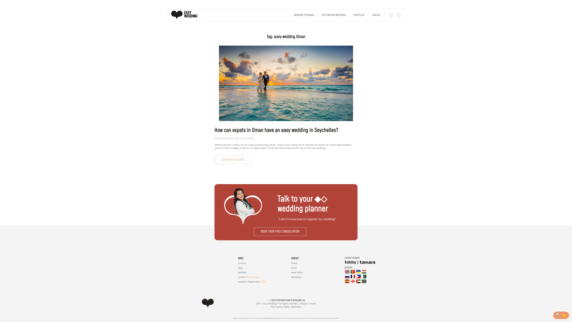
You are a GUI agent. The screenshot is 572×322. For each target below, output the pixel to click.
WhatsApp (296, 277)
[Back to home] (184, 15)
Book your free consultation (280, 231)
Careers (248, 277)
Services (242, 263)
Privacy (303, 303)
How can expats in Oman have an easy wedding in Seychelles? (276, 130)
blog (252, 138)
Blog (240, 267)
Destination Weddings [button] (334, 15)
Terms (313, 303)
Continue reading (233, 159)
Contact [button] (376, 15)
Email (294, 267)
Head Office (297, 272)
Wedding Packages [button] (304, 15)
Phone (294, 263)
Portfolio (359, 15)
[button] (286, 231)
